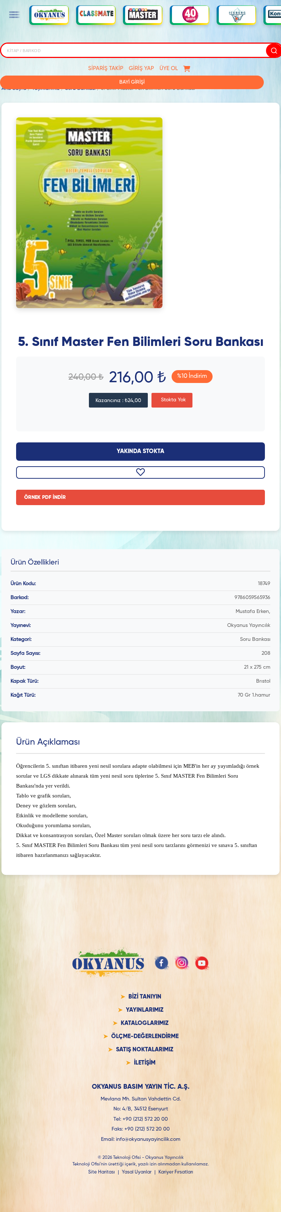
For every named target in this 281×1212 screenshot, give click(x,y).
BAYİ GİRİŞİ (132, 82)
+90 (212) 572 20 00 (145, 1119)
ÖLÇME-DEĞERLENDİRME (145, 1037)
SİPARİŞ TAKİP (105, 68)
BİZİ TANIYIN (144, 997)
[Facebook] (161, 963)
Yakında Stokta (140, 451)
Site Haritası (101, 1172)
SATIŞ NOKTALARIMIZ (144, 1050)
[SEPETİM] (186, 69)
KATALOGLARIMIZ (145, 1023)
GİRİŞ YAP (141, 68)
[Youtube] (202, 963)
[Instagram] (182, 963)
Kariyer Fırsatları (175, 1172)
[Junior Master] (143, 14)
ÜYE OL (169, 68)
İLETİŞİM (145, 1063)
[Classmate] (96, 14)
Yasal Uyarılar (136, 1172)
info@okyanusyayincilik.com (148, 1139)
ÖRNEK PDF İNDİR (45, 497)
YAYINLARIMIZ (145, 1010)
